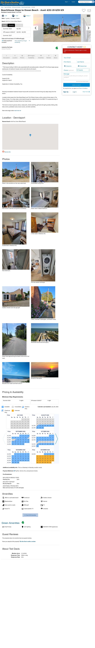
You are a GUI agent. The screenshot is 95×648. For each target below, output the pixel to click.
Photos (22, 58)
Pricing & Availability (31, 57)
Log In (75, 92)
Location (15, 58)
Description (6, 58)
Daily (4, 25)
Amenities (41, 58)
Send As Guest (76, 85)
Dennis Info (7, 152)
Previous (35, 28)
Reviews (49, 58)
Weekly (11, 25)
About (55, 58)
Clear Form (85, 91)
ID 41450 (33, 7)
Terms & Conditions (83, 88)
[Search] (93, 2)
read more (17, 110)
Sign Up (65, 92)
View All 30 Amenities (30, 515)
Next (88, 28)
